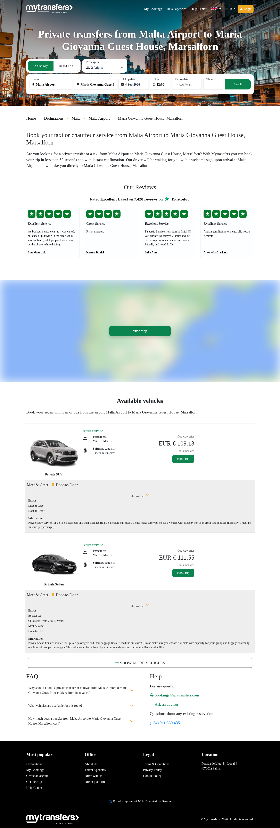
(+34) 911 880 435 (165, 723)
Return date (181, 79)
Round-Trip (66, 66)
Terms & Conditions (156, 764)
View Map (140, 331)
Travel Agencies (95, 770)
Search (238, 84)
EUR (229, 9)
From (35, 79)
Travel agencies (176, 9)
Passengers (92, 62)
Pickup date (128, 79)
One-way (42, 66)
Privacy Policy (152, 770)
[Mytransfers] (49, 9)
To (78, 79)
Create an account (37, 776)
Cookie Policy (152, 776)
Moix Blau (144, 801)
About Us (91, 764)
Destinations (34, 764)
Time (156, 79)
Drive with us (93, 776)
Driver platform (95, 781)
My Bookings (153, 9)
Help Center (198, 9)
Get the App (34, 781)
